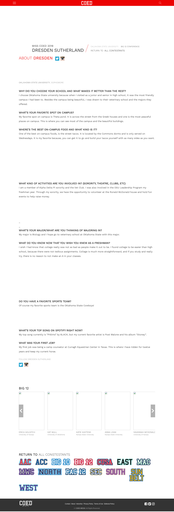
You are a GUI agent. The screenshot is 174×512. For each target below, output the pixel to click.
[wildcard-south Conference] (115, 472)
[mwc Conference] (26, 472)
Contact (67, 504)
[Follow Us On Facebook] (146, 504)
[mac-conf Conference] (144, 462)
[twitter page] (57, 59)
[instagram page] (63, 59)
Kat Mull (52, 432)
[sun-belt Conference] (136, 475)
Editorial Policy (109, 504)
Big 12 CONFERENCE (130, 46)
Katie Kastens (83, 432)
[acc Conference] (41, 462)
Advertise (79, 504)
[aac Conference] (25, 462)
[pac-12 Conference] (75, 472)
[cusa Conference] (105, 462)
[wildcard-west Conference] (28, 487)
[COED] (87, 3)
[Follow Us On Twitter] (149, 504)
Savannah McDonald (144, 432)
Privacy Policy (88, 504)
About (73, 504)
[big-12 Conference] (83, 462)
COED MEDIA (80, 508)
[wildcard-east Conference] (125, 462)
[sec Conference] (96, 472)
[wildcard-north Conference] (50, 472)
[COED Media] (26, 506)
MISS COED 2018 (42, 45)
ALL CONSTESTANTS (54, 454)
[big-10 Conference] (60, 462)
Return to (108, 50)
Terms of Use (98, 504)
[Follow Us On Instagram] (153, 504)
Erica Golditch (27, 432)
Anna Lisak (110, 432)
